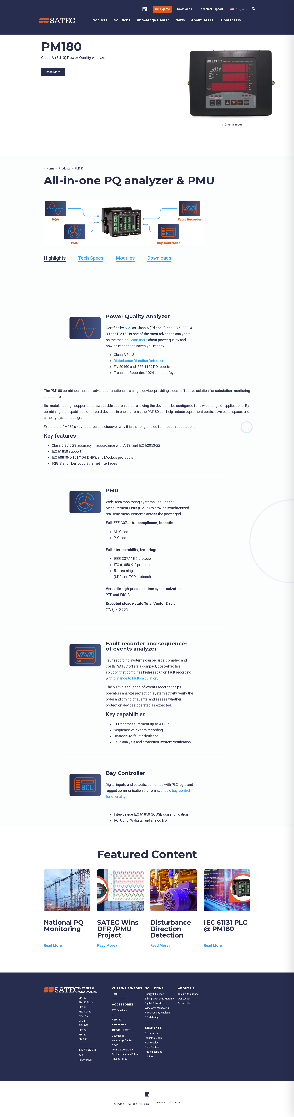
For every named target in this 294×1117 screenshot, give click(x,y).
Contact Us (231, 20)
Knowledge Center (153, 20)
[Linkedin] (145, 9)
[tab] (55, 258)
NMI (128, 328)
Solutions (122, 20)
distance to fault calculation (135, 678)
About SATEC (203, 20)
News (180, 20)
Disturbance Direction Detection (139, 361)
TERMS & (161, 1102)
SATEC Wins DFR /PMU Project (117, 929)
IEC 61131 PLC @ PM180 (225, 926)
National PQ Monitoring (63, 926)
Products (99, 20)
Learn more (138, 340)
